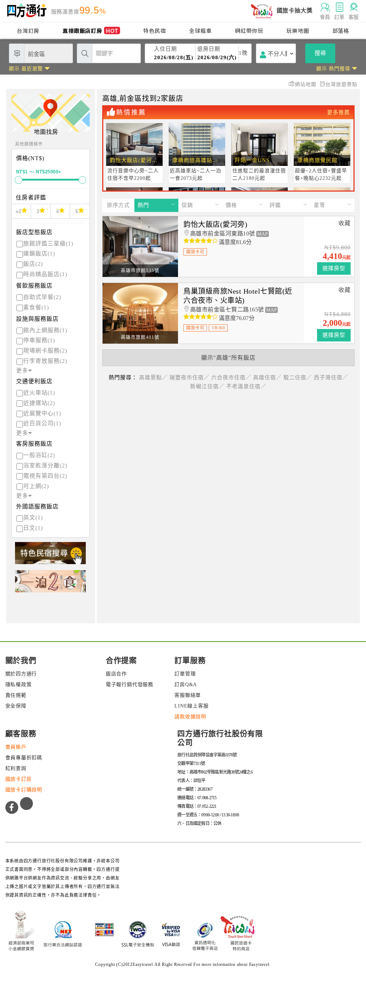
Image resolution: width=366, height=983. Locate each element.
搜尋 (320, 53)
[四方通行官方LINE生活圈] (26, 803)
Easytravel (259, 964)
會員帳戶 (15, 747)
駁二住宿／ (297, 377)
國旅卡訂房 (18, 779)
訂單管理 (185, 674)
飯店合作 (116, 674)
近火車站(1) (39, 393)
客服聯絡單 (187, 695)
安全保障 (15, 706)
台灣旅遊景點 (341, 84)
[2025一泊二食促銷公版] (50, 584)
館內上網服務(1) (45, 330)
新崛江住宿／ (207, 386)
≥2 (18, 211)
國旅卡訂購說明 (24, 789)
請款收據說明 (190, 716)
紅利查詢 (15, 768)
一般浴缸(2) (39, 455)
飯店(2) (33, 264)
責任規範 (15, 695)
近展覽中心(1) (42, 413)
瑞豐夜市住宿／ (189, 377)
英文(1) (33, 518)
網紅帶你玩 (249, 30)
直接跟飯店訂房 (90, 30)
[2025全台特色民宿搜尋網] (50, 556)
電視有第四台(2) (45, 476)
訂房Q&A (185, 684)
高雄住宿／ (267, 377)
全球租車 (200, 30)
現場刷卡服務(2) (45, 351)
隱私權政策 (18, 684)
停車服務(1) (39, 340)
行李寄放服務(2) (45, 361)
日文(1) (33, 528)
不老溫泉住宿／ (246, 386)
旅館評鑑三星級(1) (48, 243)
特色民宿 (154, 30)
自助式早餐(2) (42, 297)
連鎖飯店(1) (39, 253)
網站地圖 (306, 84)
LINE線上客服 (191, 706)
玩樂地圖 (297, 30)
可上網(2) (36, 486)
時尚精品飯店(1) (45, 274)
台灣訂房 (28, 30)
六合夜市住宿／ (231, 377)
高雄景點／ (153, 377)
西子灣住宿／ (331, 377)
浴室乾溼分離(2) (45, 465)
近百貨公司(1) (42, 423)
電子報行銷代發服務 (129, 684)
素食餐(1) (36, 307)
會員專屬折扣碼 (24, 757)
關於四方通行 (21, 674)
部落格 (340, 30)
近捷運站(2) (39, 403)
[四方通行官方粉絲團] (11, 807)
